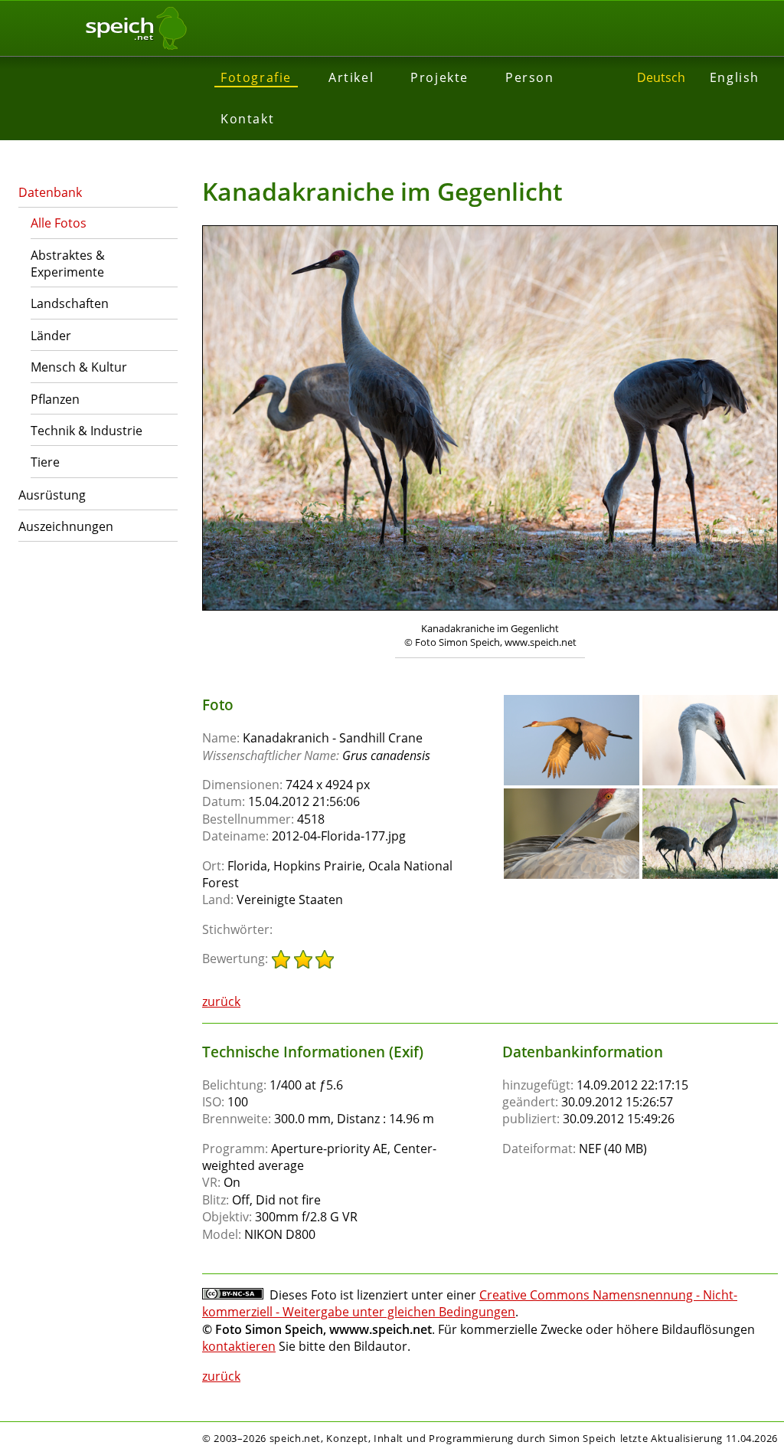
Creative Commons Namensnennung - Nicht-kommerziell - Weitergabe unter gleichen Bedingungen (469, 1303)
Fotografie (256, 77)
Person (529, 77)
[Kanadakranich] (571, 701)
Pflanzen (55, 399)
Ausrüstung (52, 495)
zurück (221, 1001)
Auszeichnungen (65, 526)
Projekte (439, 77)
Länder (51, 335)
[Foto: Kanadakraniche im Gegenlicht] (490, 419)
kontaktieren (239, 1346)
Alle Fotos (59, 223)
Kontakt (247, 118)
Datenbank (50, 192)
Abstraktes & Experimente (68, 263)
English (735, 77)
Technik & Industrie (86, 430)
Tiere (45, 462)
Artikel (351, 77)
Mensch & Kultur (79, 367)
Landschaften (70, 303)
